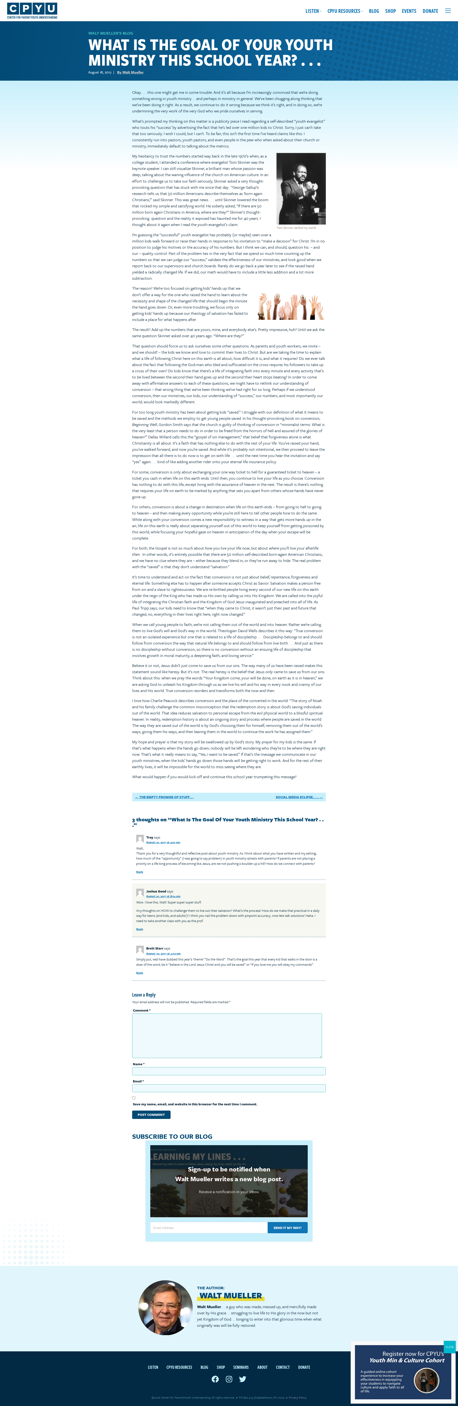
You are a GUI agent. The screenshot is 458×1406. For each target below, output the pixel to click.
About (262, 1367)
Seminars (241, 1367)
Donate (430, 10)
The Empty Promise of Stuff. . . (166, 796)
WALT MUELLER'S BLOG (110, 33)
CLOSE (450, 1347)
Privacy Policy (298, 1397)
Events (409, 10)
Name (139, 1063)
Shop (390, 10)
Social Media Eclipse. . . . (297, 796)
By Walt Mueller (130, 72)
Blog (374, 10)
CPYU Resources (344, 10)
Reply (139, 872)
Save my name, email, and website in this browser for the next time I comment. (195, 1104)
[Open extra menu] (448, 11)
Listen (312, 10)
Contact (283, 1367)
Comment (142, 1010)
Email (138, 1081)
